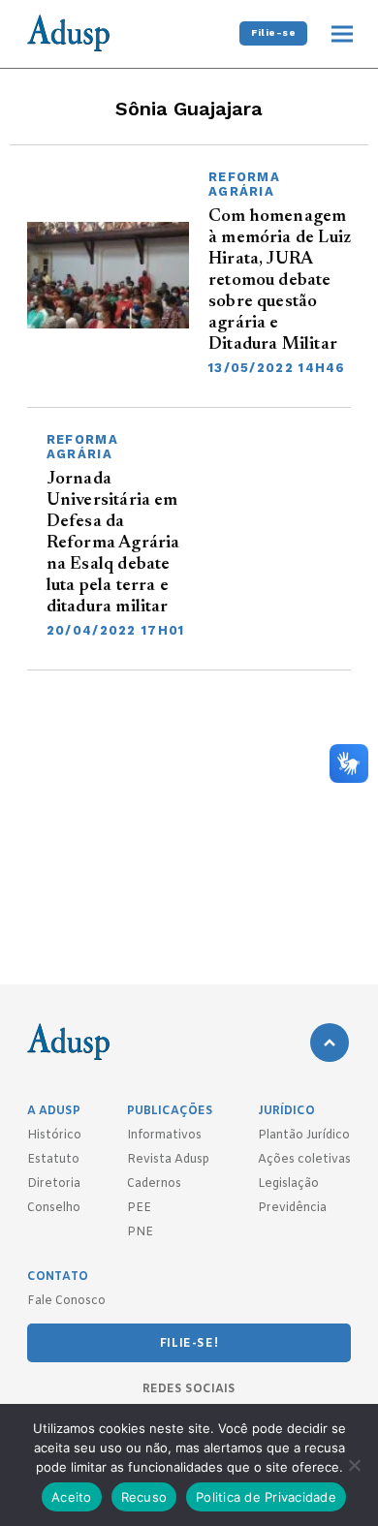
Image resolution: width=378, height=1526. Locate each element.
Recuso (144, 1497)
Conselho (53, 1208)
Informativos (164, 1135)
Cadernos (154, 1184)
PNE (140, 1232)
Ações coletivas (304, 1160)
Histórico (54, 1135)
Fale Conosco (66, 1301)
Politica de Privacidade (266, 1497)
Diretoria (53, 1184)
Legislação (288, 1184)
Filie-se (273, 32)
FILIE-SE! (189, 1344)
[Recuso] (353, 1465)
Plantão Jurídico (304, 1135)
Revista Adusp (168, 1160)
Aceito (71, 1497)
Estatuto (53, 1160)
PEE (139, 1208)
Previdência (292, 1208)
